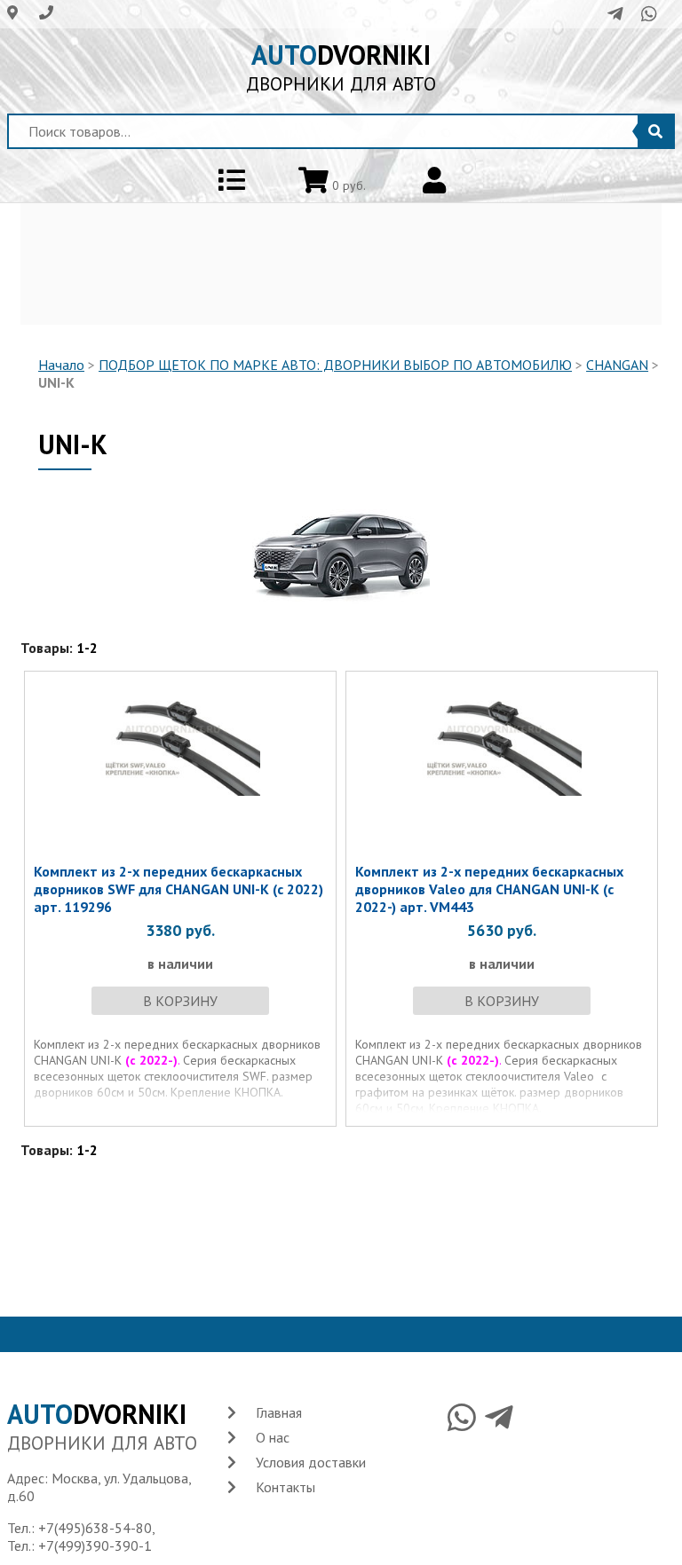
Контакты (285, 1487)
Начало (61, 365)
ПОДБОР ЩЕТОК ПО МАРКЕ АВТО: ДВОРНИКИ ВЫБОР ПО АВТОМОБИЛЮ (335, 365)
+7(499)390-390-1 (95, 1545)
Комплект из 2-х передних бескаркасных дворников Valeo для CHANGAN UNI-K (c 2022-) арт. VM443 (489, 889)
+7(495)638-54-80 (95, 1528)
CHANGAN (617, 365)
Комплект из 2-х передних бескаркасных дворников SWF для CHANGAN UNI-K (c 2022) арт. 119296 (178, 889)
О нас (272, 1437)
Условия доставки (311, 1462)
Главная (279, 1412)
